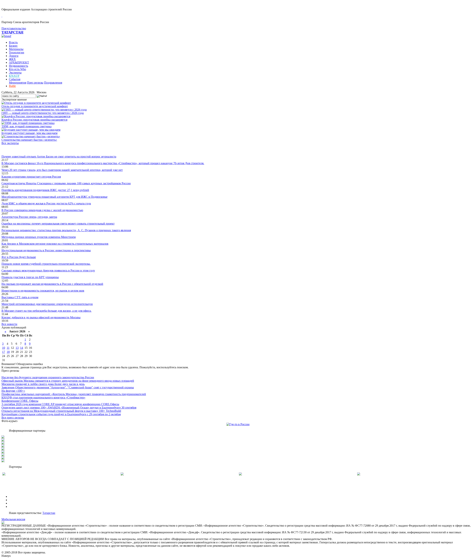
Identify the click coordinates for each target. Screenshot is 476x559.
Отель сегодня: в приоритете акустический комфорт (34, 106)
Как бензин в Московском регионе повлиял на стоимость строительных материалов (54, 243)
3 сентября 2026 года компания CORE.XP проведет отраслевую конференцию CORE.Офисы (60, 404)
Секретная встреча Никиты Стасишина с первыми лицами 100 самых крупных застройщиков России (66, 183)
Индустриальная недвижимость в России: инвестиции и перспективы (46, 250)
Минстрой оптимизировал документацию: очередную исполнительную (47, 304)
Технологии (16, 52)
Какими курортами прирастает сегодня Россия (31, 176)
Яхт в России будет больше (18, 257)
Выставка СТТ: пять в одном (19, 297)
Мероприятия (17, 82)
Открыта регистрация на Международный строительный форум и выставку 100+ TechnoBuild (61, 410)
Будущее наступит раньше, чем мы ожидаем (29, 133)
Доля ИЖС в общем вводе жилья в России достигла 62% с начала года (46, 203)
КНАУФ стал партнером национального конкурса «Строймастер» (43, 397)
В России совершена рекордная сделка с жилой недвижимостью (42, 210)
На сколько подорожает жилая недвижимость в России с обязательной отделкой (52, 283)
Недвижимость (18, 65)
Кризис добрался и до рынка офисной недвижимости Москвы (41, 317)
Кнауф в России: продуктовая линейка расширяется (34, 119)
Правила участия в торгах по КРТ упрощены (30, 277)
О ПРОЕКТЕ (17, 496)
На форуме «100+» (13, 390)
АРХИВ (14, 503)
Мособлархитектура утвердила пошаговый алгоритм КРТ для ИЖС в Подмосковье (54, 196)
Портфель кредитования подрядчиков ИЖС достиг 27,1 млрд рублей (45, 190)
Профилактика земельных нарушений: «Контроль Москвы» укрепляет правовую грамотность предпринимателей (73, 394)
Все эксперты (10, 143)
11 (8, 347)
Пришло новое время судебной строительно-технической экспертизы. (46, 263)
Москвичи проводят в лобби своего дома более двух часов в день (43, 384)
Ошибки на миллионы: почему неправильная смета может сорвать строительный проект (58, 223)
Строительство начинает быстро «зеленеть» (29, 139)
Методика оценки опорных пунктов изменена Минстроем (38, 237)
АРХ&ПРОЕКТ (19, 62)
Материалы (16, 49)
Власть (13, 42)
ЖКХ (12, 59)
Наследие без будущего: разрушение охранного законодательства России (47, 377)
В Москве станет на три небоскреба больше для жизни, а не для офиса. (46, 310)
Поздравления (53, 82)
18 (8, 351)
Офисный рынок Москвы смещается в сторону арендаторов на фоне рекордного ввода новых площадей (67, 380)
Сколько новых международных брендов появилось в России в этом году (48, 270)
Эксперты (15, 72)
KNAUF (14, 75)
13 (17, 347)
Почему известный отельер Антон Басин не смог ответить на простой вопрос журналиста (58, 156)
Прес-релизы (35, 82)
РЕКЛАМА (16, 499)
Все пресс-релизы (12, 417)
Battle (12, 86)
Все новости (9, 324)
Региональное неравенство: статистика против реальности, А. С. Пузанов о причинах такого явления (66, 230)
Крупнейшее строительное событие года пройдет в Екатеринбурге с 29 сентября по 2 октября (61, 414)
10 (3, 347)
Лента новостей (11, 149)
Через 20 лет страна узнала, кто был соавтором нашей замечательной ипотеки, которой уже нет (62, 169)
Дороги (13, 55)
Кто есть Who (17, 69)
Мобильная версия (13, 519)
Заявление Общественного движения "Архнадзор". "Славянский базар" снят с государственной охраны (67, 387)
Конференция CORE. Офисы (19, 400)
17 (3, 351)
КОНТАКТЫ (17, 506)
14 (21, 347)
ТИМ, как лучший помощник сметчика (26, 126)
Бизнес (13, 45)
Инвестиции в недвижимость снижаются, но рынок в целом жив (42, 290)
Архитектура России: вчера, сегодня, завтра (29, 216)
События (14, 79)
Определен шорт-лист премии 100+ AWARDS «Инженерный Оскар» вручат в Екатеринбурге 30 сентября (68, 407)
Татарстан (48, 512)
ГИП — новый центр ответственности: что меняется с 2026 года (42, 113)
